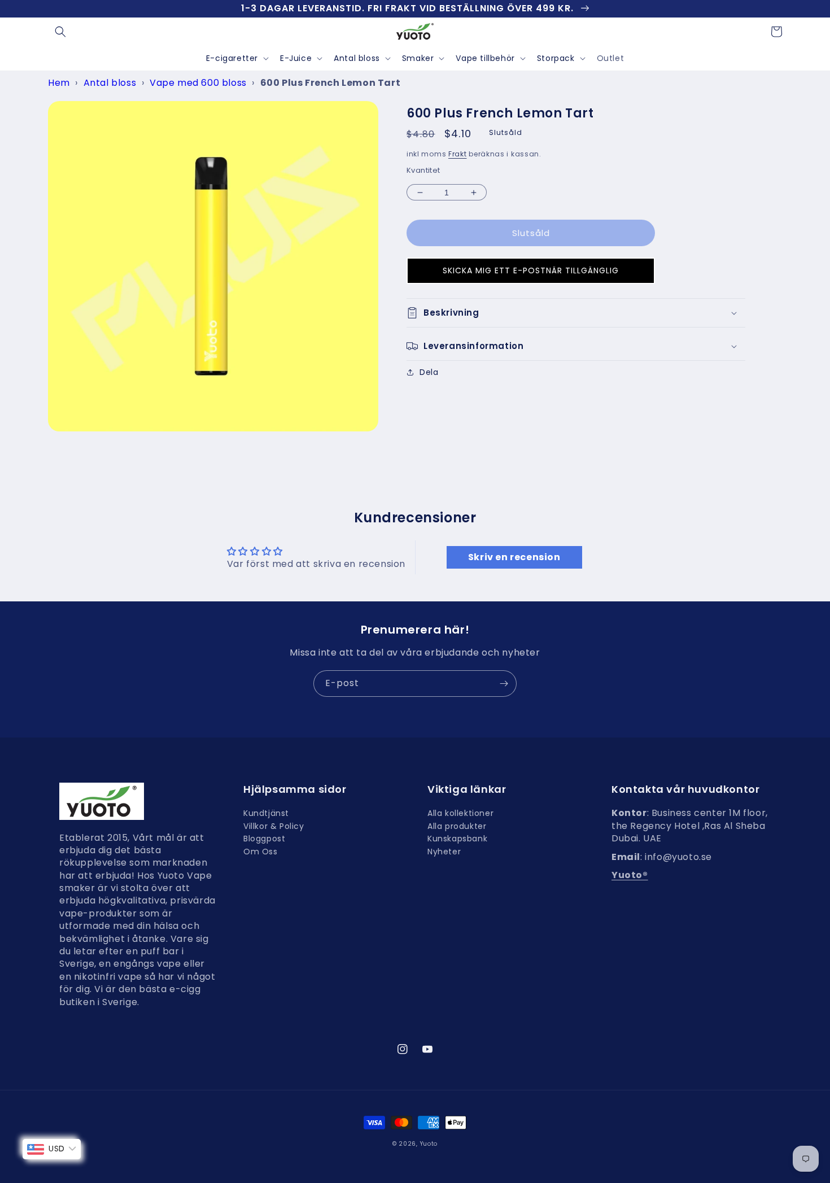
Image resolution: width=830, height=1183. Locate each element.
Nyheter (444, 851)
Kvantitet (423, 170)
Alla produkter (456, 826)
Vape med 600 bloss (198, 82)
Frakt (457, 154)
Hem (59, 82)
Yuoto (429, 1144)
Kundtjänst (266, 814)
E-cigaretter (232, 58)
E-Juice (296, 58)
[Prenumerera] (503, 683)
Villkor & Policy (273, 826)
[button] (60, 31)
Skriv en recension (514, 557)
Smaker (418, 58)
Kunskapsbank (457, 838)
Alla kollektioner (460, 814)
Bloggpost (264, 838)
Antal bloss (357, 58)
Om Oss (260, 851)
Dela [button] (429, 372)
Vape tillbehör (485, 58)
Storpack (556, 58)
